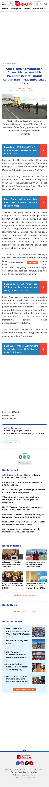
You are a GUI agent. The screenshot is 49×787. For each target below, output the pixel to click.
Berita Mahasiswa (11, 442)
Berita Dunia (9, 605)
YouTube (33, 766)
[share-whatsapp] (24, 457)
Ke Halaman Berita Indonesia (24, 595)
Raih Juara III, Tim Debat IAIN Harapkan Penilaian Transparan (11, 564)
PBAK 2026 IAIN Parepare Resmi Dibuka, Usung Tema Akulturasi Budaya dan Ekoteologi (17, 631)
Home (5, 8)
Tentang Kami (16, 772)
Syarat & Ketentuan (30, 772)
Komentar (26, 463)
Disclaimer (23, 769)
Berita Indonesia (11, 545)
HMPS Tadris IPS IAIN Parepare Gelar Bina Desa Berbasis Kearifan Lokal (20, 150)
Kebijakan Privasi (11, 769)
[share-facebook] (20, 457)
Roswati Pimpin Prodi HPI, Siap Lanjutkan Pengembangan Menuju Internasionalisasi (21, 287)
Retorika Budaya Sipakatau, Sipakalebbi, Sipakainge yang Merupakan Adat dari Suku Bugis (17, 667)
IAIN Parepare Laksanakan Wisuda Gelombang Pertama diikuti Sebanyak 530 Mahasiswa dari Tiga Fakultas (16, 655)
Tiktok (27, 766)
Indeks (27, 8)
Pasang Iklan (39, 769)
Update (33, 263)
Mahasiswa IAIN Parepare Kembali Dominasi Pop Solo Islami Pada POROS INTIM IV (35, 586)
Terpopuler (16, 8)
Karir (31, 769)
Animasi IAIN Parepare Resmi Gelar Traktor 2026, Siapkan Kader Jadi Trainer (21, 349)
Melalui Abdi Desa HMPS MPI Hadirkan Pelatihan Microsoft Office (21, 202)
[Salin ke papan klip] (28, 457)
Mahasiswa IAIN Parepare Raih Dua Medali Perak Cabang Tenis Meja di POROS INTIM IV (35, 564)
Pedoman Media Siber (21, 775)
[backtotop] (24, 752)
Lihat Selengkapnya (24, 689)
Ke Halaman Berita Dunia (24, 611)
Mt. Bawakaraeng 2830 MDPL (17, 641)
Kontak (33, 775)
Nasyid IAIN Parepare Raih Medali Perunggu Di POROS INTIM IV (12, 586)
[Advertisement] (24, 36)
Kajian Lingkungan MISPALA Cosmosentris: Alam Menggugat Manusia (24, 432)
